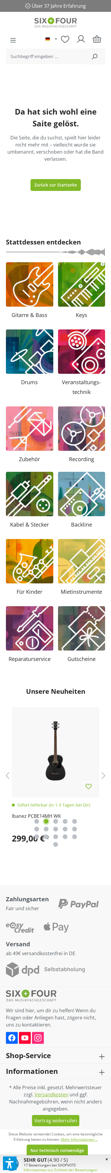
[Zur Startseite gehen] (55, 23)
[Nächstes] (103, 775)
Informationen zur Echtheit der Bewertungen (60, 1169)
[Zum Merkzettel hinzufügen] (88, 787)
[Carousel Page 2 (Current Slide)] (46, 821)
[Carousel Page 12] (46, 836)
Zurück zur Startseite (55, 185)
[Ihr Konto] (81, 39)
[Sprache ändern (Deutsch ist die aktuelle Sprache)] (51, 39)
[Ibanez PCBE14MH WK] (55, 750)
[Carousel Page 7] (46, 829)
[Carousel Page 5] (74, 821)
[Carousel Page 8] (55, 829)
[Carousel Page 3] (55, 821)
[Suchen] (94, 56)
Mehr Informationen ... (79, 1139)
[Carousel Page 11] (36, 836)
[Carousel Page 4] (65, 821)
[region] (55, 775)
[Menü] (13, 40)
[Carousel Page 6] (36, 829)
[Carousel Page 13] (55, 836)
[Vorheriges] (7, 775)
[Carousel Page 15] (74, 836)
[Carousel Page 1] (36, 821)
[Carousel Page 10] (74, 829)
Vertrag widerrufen (55, 1120)
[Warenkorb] (97, 39)
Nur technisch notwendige (57, 1150)
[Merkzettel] (65, 39)
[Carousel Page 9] (65, 829)
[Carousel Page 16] (55, 844)
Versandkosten (51, 1094)
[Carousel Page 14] (65, 836)
